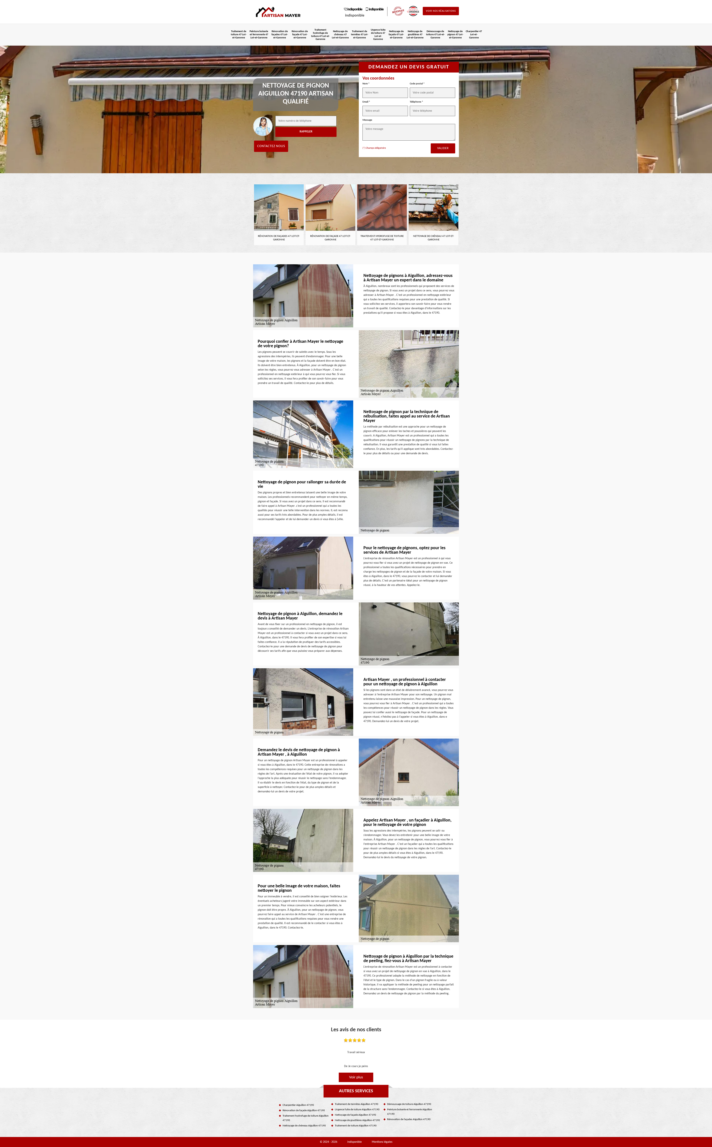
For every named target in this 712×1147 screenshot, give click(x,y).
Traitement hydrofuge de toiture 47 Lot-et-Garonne (320, 35)
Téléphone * (416, 102)
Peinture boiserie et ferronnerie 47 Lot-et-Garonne (259, 34)
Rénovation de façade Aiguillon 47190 (304, 1110)
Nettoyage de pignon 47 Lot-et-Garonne (455, 34)
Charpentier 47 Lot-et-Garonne (474, 34)
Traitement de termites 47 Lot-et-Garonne (359, 34)
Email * (366, 102)
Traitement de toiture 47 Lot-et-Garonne (238, 34)
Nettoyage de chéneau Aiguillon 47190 (304, 1125)
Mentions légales (382, 1142)
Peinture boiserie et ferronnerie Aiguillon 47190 (409, 1111)
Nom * (366, 83)
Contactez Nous (271, 146)
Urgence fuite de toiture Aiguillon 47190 (357, 1109)
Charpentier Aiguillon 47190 (298, 1105)
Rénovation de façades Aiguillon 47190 (409, 1119)
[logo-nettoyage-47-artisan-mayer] (278, 12)
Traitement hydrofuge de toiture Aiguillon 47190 (306, 1118)
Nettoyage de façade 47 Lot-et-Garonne (396, 34)
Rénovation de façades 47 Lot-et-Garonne (279, 34)
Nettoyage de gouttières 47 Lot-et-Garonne (415, 34)
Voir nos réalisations (441, 11)
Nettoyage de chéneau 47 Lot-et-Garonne (340, 34)
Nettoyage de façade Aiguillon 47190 (355, 1115)
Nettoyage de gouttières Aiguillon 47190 (357, 1120)
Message (367, 120)
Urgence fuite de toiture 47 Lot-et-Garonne (378, 35)
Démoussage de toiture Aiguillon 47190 (409, 1104)
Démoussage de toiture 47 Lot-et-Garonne (435, 34)
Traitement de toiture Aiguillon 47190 (356, 1125)
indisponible (354, 9)
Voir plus (356, 1077)
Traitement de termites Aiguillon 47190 (356, 1104)
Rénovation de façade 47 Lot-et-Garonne (300, 34)
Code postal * (417, 83)
